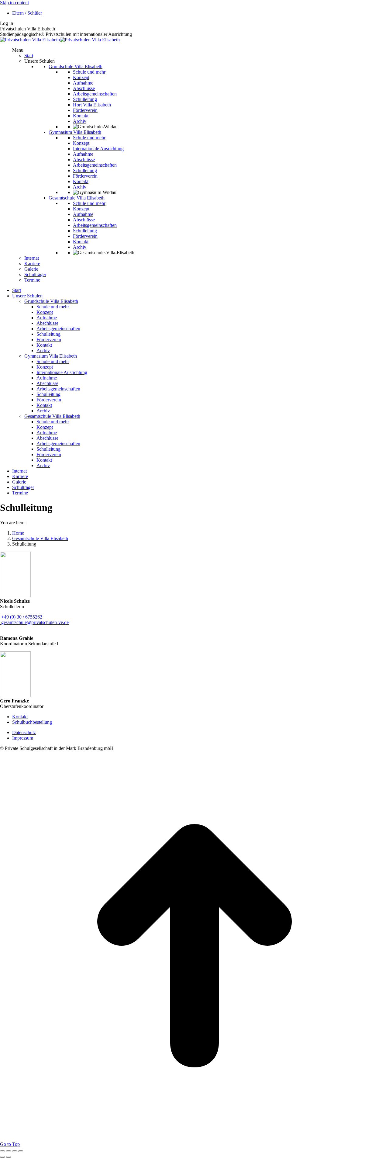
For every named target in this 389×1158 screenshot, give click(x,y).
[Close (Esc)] (2, 1151)
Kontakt (20, 716)
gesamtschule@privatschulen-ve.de (35, 622)
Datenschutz (24, 732)
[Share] (8, 1151)
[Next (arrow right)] (8, 1157)
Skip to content (14, 2)
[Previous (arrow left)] (2, 1157)
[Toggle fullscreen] (14, 1151)
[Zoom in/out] (20, 1151)
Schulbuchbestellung (32, 722)
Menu (17, 50)
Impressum (22, 737)
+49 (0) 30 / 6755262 (21, 616)
